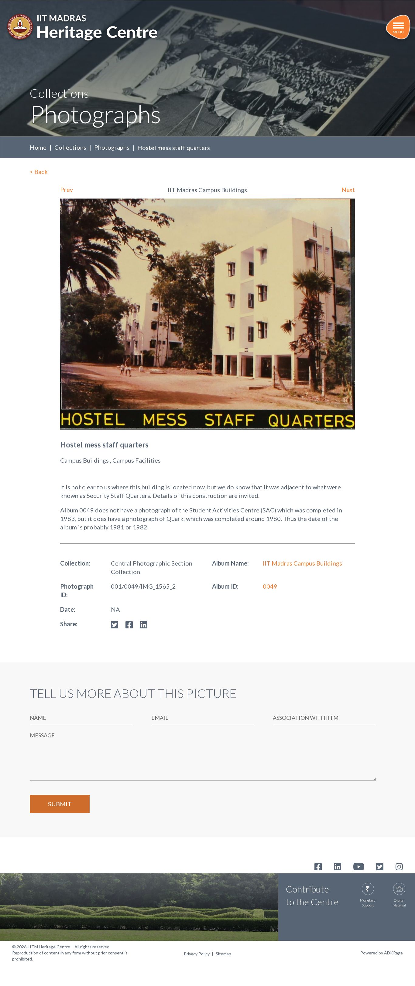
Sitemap (223, 953)
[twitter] (114, 623)
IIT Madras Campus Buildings (302, 563)
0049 (270, 586)
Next (348, 189)
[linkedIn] (143, 623)
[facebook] (129, 623)
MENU (398, 32)
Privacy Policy (197, 953)
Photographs (111, 147)
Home (38, 147)
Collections (70, 147)
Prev (66, 189)
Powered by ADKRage (381, 952)
